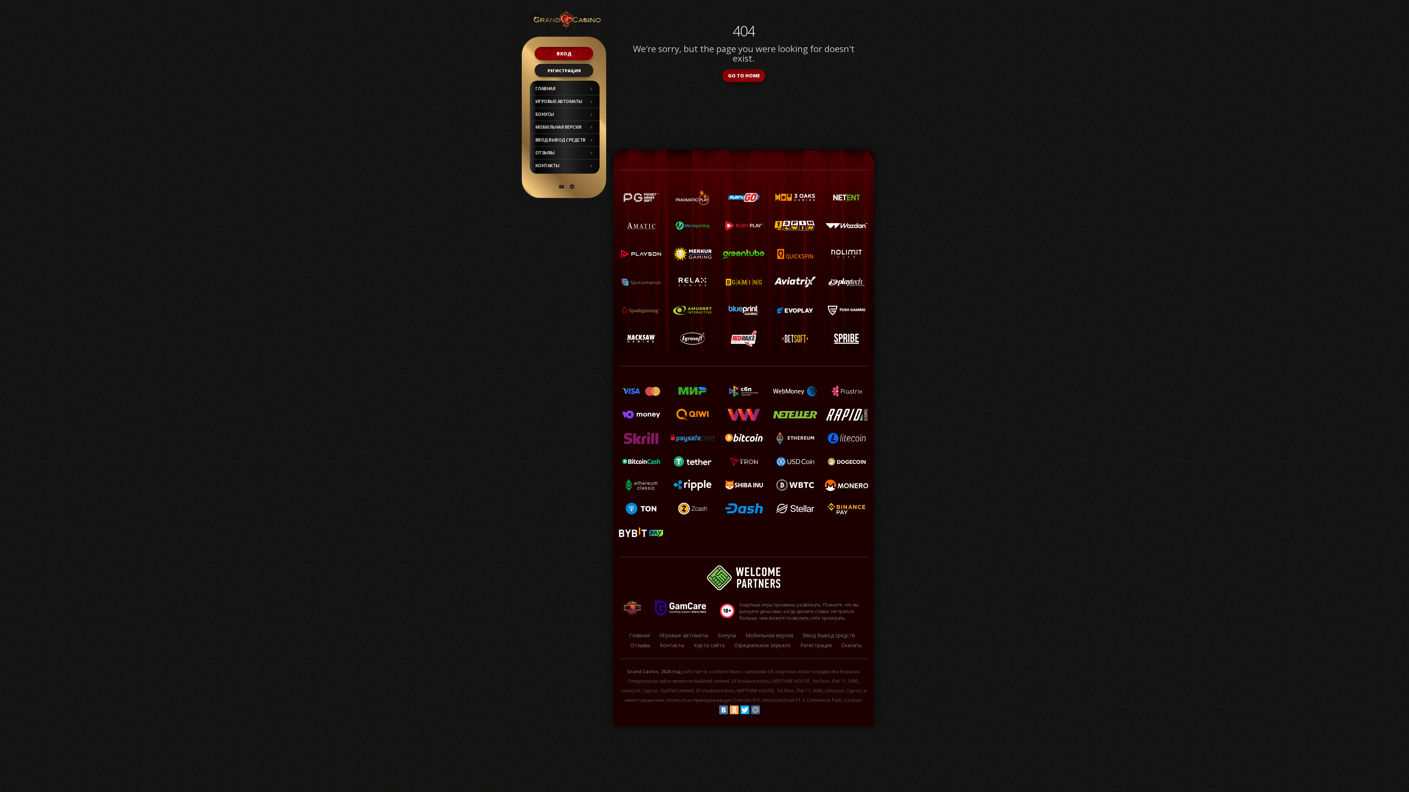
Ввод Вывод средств (560, 140)
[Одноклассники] (734, 709)
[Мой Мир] (755, 709)
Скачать (851, 645)
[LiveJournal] (766, 709)
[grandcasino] (572, 187)
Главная (545, 88)
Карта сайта (709, 645)
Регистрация (564, 70)
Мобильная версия (558, 127)
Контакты (547, 165)
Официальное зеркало (762, 645)
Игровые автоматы (558, 101)
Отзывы (545, 153)
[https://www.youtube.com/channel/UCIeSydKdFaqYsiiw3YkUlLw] (561, 187)
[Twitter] (744, 709)
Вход (564, 53)
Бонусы (544, 114)
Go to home (744, 75)
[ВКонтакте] (723, 709)
